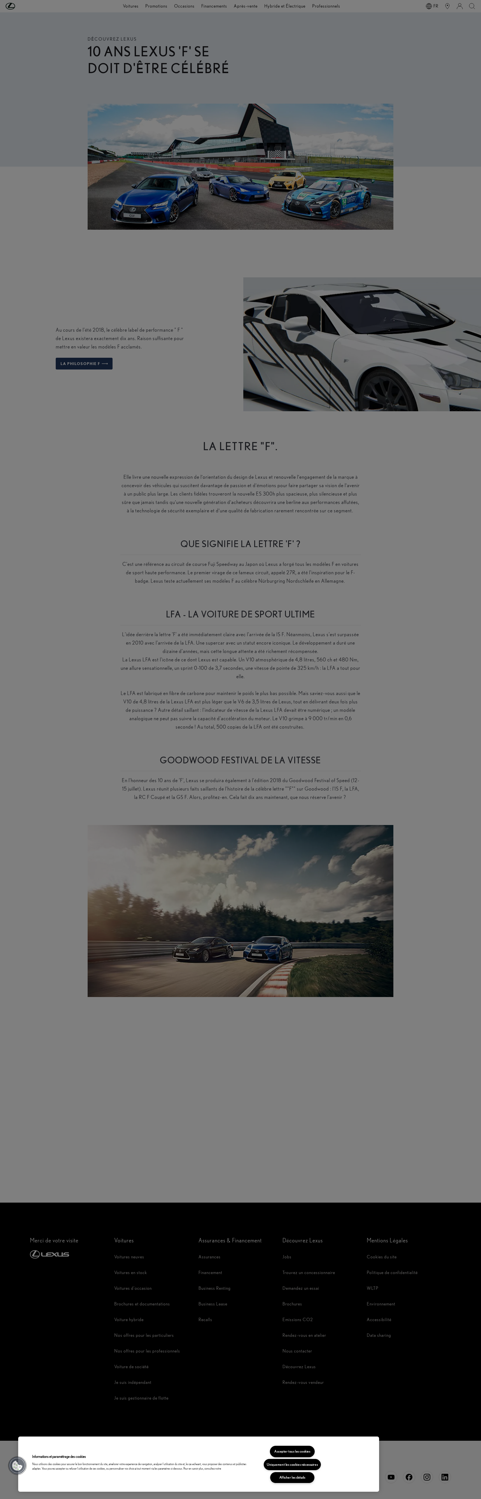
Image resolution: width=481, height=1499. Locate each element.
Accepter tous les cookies (292, 1451)
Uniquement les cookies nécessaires (292, 1465)
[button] (17, 1466)
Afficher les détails (292, 1477)
